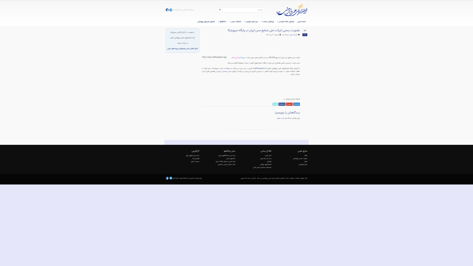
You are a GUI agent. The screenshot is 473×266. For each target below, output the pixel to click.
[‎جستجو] (219, 9)
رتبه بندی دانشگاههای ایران (226, 155)
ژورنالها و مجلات (268, 21)
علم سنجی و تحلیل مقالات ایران (225, 161)
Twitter (275, 104)
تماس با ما (183, 9)
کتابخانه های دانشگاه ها (289, 35)
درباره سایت (198, 178)
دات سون (244, 178)
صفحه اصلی (301, 21)
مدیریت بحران (195, 161)
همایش (269, 161)
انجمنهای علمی (230, 158)
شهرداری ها (195, 158)
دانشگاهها (223, 21)
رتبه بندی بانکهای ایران (192, 155)
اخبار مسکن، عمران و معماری (226, 164)
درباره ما (191, 9)
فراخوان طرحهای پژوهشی (206, 21)
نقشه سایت (183, 178)
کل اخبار (175, 9)
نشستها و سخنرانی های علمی (262, 167)
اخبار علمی (268, 155)
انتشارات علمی (236, 21)
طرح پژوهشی (303, 164)
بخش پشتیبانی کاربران (224, 71)
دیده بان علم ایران (265, 158)
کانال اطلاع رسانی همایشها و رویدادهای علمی (182, 48)
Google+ (289, 104)
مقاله (305, 155)
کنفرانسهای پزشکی (265, 164)
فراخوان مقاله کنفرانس (286, 21)
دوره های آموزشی (252, 21)
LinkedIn (296, 104)
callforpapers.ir (260, 68)
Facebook (282, 104)
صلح (306, 161)
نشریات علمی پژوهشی (300, 158)
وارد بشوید (280, 118)
